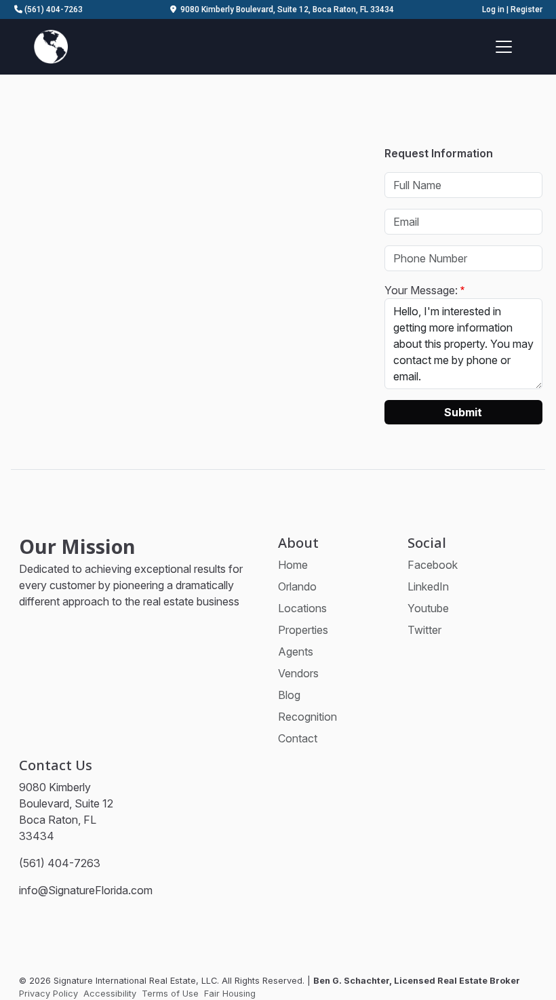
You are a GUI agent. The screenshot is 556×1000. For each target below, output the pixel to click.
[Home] (51, 45)
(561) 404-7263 (52, 9)
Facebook (433, 565)
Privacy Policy (48, 993)
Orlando (297, 586)
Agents (295, 651)
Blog (289, 695)
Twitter (424, 630)
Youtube (428, 608)
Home (293, 565)
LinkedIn (428, 586)
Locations (302, 608)
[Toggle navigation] (503, 47)
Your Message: (421, 290)
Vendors (298, 673)
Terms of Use (170, 993)
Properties (303, 630)
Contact (297, 738)
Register (526, 9)
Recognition (307, 716)
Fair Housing (230, 993)
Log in (493, 9)
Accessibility (109, 993)
